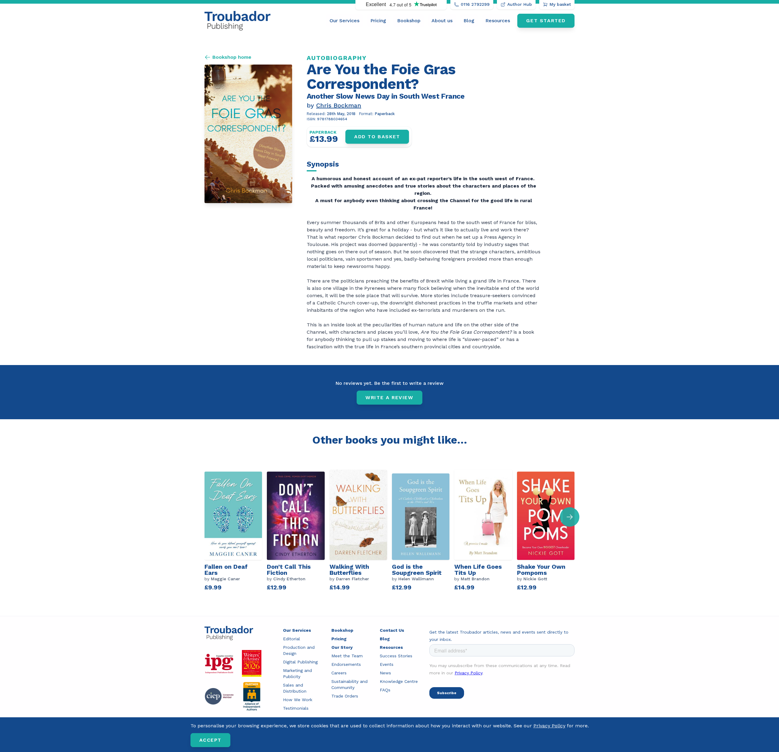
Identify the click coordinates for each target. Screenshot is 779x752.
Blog (468, 20)
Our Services (344, 20)
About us (441, 20)
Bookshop (409, 20)
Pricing (378, 20)
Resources (497, 20)
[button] (569, 517)
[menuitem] (344, 20)
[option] (235, 531)
